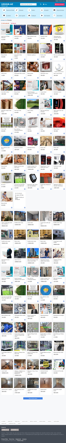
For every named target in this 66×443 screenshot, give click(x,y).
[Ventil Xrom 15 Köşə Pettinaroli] (7, 30)
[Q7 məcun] (7, 178)
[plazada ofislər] (46, 383)
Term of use (11, 439)
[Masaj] (46, 122)
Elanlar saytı (4, 6)
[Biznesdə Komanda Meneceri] (7, 253)
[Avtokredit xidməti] (46, 364)
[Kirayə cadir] (59, 141)
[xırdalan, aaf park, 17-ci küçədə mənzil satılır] (33, 159)
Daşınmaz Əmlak (10, 10)
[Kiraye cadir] (46, 141)
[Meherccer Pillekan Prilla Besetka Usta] (33, 346)
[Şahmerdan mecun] (46, 67)
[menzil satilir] (7, 364)
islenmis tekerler (42, 421)
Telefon (33, 10)
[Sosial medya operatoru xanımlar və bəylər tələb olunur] (20, 327)
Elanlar (57, 0)
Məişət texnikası (60, 10)
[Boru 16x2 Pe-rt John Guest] (7, 141)
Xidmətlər (21, 10)
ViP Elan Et (13, 23)
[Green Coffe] (7, 122)
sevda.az (49, 421)
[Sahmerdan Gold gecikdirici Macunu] (59, 30)
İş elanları (8, 15)
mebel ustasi (17, 421)
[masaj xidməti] (46, 85)
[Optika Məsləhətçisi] (46, 309)
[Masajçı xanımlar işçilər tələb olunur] (20, 159)
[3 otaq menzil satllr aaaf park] (46, 216)
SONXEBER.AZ (14, 429)
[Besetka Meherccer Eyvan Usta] (46, 346)
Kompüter (46, 10)
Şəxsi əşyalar (22, 15)
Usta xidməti (59, 15)
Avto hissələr (47, 15)
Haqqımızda (18, 439)
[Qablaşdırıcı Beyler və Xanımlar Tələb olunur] (59, 178)
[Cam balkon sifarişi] (7, 85)
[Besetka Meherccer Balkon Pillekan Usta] (46, 327)
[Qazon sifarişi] (33, 104)
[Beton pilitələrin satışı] (33, 30)
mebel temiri (10, 421)
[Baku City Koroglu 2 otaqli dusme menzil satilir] (33, 253)
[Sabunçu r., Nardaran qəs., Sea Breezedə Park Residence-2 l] (20, 364)
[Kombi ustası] (46, 48)
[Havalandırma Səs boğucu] (59, 309)
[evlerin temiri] (7, 67)
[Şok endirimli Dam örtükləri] (20, 48)
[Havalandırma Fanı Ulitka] (7, 327)
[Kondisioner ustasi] (59, 159)
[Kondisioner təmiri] (59, 85)
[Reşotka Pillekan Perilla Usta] (33, 327)
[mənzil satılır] (33, 216)
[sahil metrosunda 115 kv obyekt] (20, 383)
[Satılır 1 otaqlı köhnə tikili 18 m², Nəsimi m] (7, 216)
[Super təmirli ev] (20, 253)
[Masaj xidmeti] (33, 67)
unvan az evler (25, 421)
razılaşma (24, 439)
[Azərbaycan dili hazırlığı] (59, 364)
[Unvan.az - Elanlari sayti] (7, 4)
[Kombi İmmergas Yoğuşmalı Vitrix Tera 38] (33, 85)
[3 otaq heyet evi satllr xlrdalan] (59, 235)
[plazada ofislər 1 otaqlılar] (7, 383)
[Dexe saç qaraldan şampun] (59, 48)
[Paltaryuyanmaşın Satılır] (59, 346)
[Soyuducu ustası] (46, 30)
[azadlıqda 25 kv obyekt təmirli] (33, 383)
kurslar (19, 423)
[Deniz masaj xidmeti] (59, 67)
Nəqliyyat (33, 15)
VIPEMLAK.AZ (5, 429)
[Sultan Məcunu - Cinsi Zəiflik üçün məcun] (46, 159)
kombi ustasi (4, 423)
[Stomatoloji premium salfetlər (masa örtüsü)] (46, 253)
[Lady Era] (33, 122)
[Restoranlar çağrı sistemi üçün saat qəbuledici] (33, 178)
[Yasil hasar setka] (20, 104)
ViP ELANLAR (5, 23)
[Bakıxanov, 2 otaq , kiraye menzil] (33, 364)
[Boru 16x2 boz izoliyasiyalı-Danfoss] (20, 122)
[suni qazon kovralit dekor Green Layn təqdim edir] (20, 178)
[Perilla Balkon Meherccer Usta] (7, 346)
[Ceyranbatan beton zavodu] (20, 67)
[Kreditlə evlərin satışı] (20, 216)
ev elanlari (3, 421)
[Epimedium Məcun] (33, 141)
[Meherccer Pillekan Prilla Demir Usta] (20, 346)
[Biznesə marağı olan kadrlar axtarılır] (33, 309)
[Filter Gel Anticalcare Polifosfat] (46, 104)
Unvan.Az (4, 20)
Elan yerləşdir (60, 4)
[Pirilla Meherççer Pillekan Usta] (59, 327)
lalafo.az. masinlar (33, 421)
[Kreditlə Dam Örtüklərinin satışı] (46, 178)
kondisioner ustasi (12, 423)
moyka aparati (56, 421)
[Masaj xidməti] (7, 48)
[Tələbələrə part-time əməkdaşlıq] (59, 253)
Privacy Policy (4, 439)
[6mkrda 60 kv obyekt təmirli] (59, 383)
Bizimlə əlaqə (62, 0)
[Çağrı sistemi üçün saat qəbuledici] (59, 104)
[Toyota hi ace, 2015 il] (20, 141)
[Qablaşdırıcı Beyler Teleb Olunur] (7, 104)
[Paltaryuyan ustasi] (20, 30)
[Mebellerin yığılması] (33, 48)
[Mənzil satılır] (20, 235)
